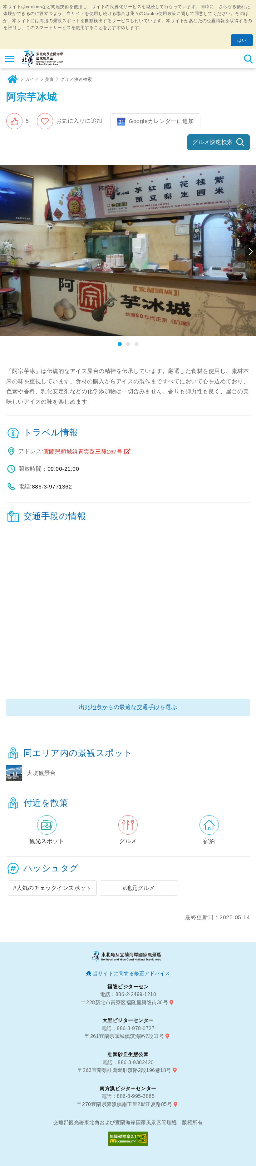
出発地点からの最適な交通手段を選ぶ (128, 707)
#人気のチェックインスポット (52, 888)
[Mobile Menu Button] (9, 58)
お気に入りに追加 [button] (79, 121)
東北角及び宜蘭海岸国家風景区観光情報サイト (42, 58)
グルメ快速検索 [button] (212, 142)
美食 (49, 79)
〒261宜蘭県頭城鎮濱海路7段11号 (124, 1036)
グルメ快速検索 (76, 79)
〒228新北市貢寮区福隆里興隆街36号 (124, 1002)
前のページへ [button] (5, 251)
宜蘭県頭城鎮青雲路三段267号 (83, 452)
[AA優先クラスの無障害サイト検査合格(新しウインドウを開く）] (128, 1138)
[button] (17, 121)
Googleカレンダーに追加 (161, 121)
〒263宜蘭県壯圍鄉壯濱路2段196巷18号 (124, 1070)
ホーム (12, 79)
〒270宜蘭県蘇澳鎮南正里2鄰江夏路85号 (124, 1104)
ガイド (32, 79)
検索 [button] (248, 58)
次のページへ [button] (250, 251)
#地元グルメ (139, 888)
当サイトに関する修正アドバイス (131, 973)
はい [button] (241, 40)
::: (9, 745)
